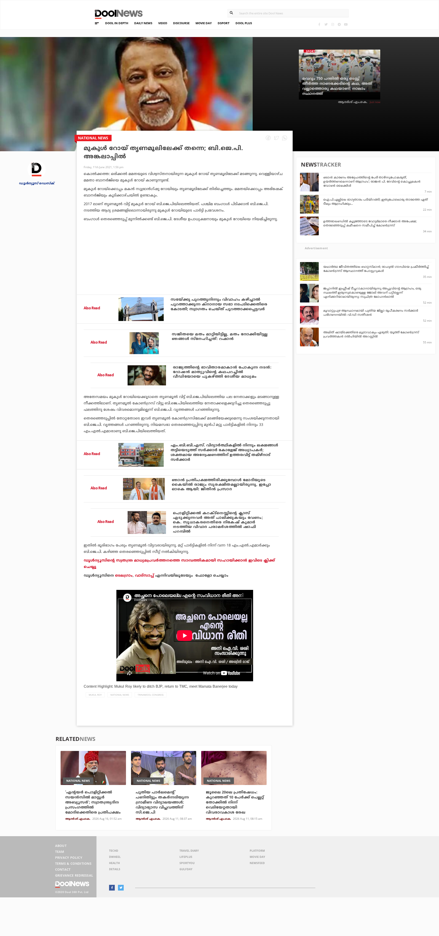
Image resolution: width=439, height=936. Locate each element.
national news (119, 694)
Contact (63, 869)
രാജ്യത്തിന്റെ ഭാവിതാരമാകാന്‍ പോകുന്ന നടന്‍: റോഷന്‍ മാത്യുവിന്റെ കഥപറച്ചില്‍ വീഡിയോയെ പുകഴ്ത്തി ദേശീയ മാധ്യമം (222, 372)
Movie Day (257, 857)
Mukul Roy (95, 694)
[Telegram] (339, 24)
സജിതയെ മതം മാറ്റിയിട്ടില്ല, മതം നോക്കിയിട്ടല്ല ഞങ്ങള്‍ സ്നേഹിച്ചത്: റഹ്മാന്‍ (220, 336)
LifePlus (185, 857)
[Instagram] (332, 24)
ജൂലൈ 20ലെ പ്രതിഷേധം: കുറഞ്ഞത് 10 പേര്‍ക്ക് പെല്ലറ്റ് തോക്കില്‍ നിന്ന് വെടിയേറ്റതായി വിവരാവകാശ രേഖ (235, 802)
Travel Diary (189, 851)
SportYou (187, 863)
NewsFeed (257, 863)
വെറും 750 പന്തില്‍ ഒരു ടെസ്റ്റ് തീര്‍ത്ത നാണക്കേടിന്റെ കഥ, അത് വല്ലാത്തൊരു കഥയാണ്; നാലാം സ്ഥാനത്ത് (337, 86)
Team (59, 851)
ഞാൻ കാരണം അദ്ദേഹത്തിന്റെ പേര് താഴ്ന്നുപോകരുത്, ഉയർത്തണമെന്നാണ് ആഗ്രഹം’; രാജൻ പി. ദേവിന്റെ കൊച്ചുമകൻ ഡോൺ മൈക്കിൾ (371, 182)
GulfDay (185, 869)
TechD (113, 851)
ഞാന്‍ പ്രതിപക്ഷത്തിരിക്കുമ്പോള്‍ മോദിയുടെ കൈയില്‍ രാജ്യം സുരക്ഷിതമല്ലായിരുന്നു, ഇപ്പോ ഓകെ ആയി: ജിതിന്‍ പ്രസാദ (221, 485)
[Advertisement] (185, 270)
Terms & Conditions (73, 863)
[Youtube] (346, 24)
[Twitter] (326, 24)
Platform (257, 851)
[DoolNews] (116, 13)
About (61, 845)
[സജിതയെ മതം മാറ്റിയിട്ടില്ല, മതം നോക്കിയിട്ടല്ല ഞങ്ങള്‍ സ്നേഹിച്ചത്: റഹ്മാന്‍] (144, 343)
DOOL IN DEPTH (116, 23)
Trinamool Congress (150, 694)
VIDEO (162, 23)
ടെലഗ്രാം (124, 575)
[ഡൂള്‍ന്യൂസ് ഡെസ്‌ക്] (36, 169)
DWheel (115, 857)
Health (114, 863)
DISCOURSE (181, 23)
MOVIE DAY (203, 23)
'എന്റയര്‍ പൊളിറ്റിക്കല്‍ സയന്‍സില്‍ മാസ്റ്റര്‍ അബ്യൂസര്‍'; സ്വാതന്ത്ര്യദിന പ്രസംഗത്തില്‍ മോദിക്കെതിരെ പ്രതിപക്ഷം (93, 802)
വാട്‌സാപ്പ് (144, 575)
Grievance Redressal (74, 875)
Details (114, 869)
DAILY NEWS (143, 23)
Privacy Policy (68, 857)
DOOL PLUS (244, 23)
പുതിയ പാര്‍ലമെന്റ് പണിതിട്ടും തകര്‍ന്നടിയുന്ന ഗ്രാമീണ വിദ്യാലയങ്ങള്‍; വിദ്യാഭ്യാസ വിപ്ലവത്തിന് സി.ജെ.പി (162, 802)
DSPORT (224, 23)
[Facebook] (319, 24)
